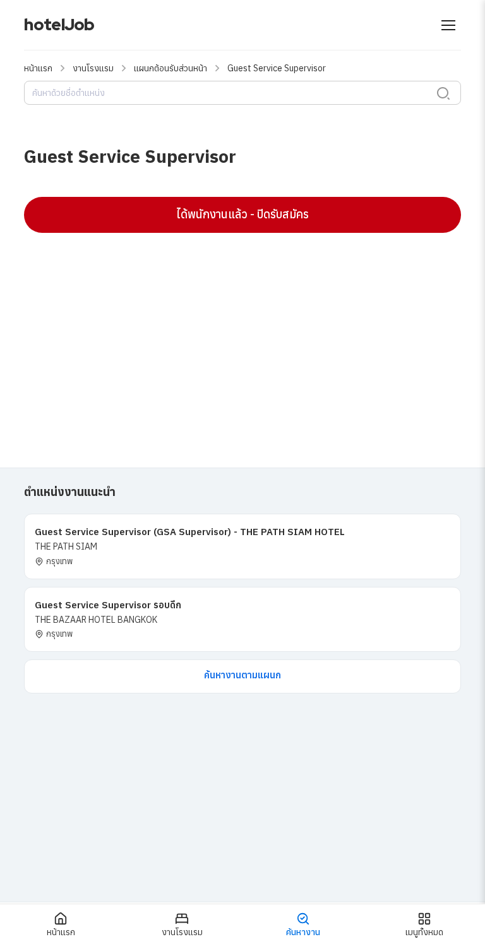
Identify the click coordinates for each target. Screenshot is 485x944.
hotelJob (59, 24)
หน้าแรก (38, 68)
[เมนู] (448, 25)
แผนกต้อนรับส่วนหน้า (170, 68)
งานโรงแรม (93, 68)
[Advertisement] (242, 333)
